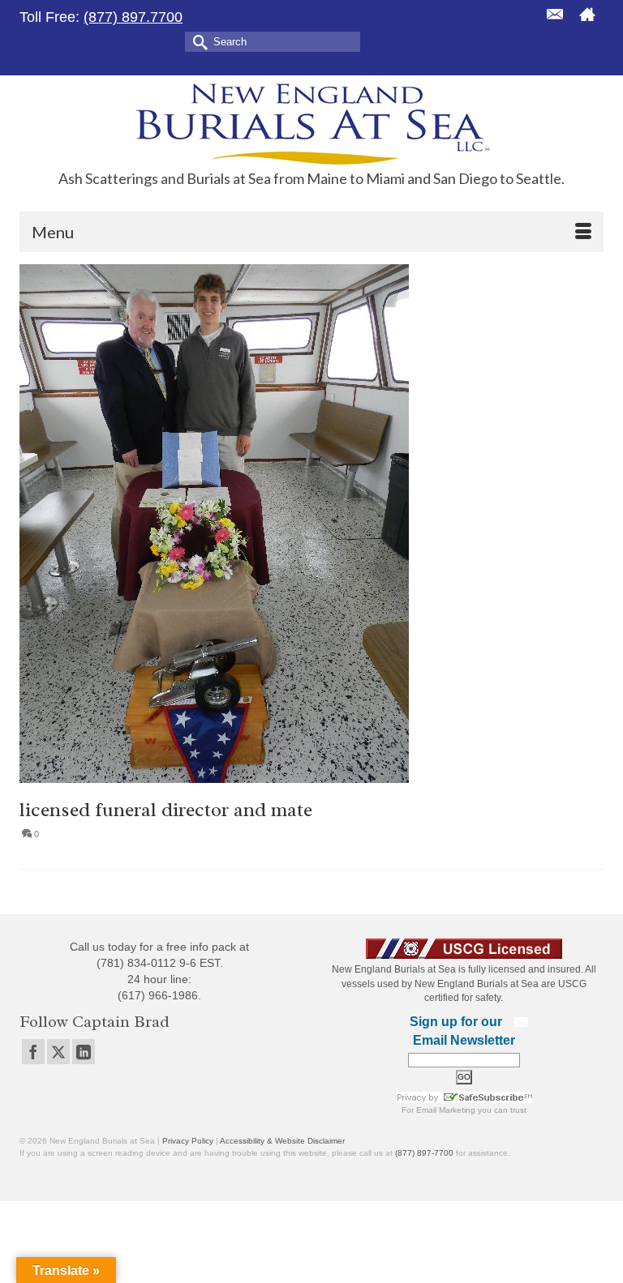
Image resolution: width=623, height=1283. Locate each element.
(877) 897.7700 (133, 17)
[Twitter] (58, 1051)
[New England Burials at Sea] (311, 122)
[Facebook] (33, 1051)
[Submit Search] (197, 41)
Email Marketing (445, 1110)
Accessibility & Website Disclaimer (282, 1140)
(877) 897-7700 (424, 1152)
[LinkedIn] (83, 1051)
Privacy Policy (187, 1140)
